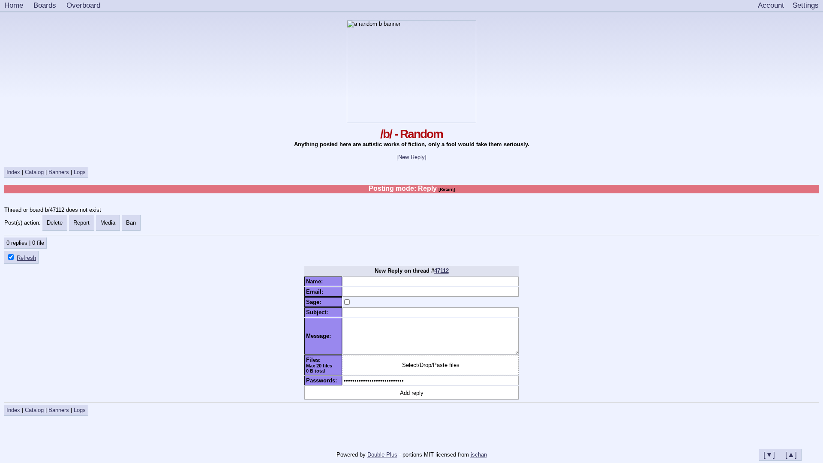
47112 (441, 271)
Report (81, 222)
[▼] (769, 454)
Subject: (318, 312)
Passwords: (323, 380)
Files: (315, 360)
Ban (131, 222)
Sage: (315, 302)
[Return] (447, 189)
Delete (55, 222)
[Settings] (805, 5)
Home (13, 5)
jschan (479, 454)
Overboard (83, 5)
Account (771, 5)
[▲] (791, 454)
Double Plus (382, 454)
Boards (44, 5)
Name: (316, 281)
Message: (320, 336)
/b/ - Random (411, 134)
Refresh (26, 258)
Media (107, 222)
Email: (316, 292)
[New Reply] (411, 157)
